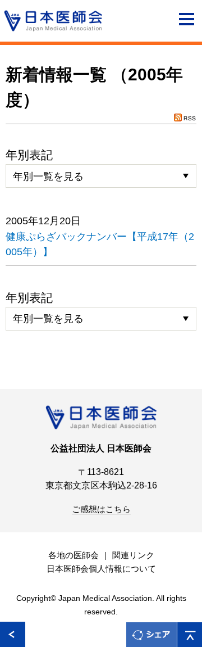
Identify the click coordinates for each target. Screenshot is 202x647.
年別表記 (29, 154)
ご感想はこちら (101, 509)
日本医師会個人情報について (101, 568)
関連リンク (133, 555)
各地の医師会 (73, 555)
